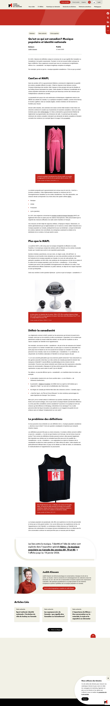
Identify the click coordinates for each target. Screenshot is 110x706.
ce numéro (66, 118)
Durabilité (11, 680)
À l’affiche (40, 6)
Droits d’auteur (40, 702)
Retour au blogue (56, 630)
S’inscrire (60, 651)
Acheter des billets (65, 2)
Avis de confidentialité (57, 702)
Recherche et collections (69, 6)
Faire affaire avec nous (71, 676)
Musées (68, 669)
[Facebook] (108, 13)
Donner (27, 671)
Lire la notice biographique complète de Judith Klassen (59, 588)
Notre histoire (12, 674)
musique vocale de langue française (62, 215)
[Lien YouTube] (26, 649)
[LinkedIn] (108, 22)
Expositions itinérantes (71, 671)
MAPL (69, 196)
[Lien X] (21, 649)
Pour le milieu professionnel (76, 663)
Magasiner (83, 2)
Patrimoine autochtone (85, 6)
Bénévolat (28, 674)
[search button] (89, 2)
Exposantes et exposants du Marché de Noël (76, 678)
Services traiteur (47, 669)
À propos (12, 663)
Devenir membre (76, 2)
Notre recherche (42, 33)
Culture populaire (54, 33)
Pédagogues (97, 6)
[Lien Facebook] (11, 649)
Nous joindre (12, 683)
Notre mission (12, 667)
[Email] (108, 26)
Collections (32, 33)
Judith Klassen (32, 49)
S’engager (30, 663)
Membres (28, 667)
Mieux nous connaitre (14, 669)
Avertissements (48, 702)
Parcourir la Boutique (96, 667)
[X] (108, 18)
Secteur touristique (70, 674)
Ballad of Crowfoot (44, 384)
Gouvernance (12, 671)
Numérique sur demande (53, 6)
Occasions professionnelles (32, 676)
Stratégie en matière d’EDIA (15, 678)
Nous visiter (32, 6)
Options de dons (30, 669)
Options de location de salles (50, 667)
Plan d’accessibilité (13, 676)
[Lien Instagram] (16, 649)
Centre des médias (70, 667)
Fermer (85, 699)
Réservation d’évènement (52, 663)
